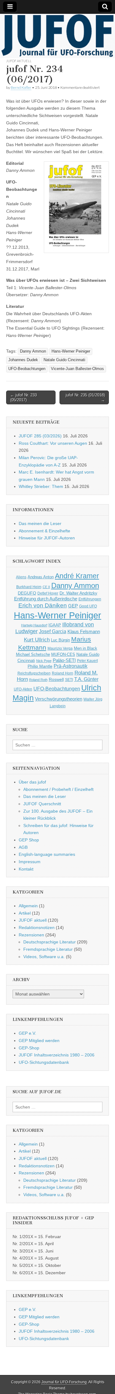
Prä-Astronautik (70, 666)
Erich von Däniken (42, 605)
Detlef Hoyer (47, 593)
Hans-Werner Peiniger (71, 351)
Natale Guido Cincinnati (64, 360)
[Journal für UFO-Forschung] (57, 36)
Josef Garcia (52, 631)
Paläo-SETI (64, 660)
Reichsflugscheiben (34, 673)
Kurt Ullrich (37, 640)
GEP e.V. (27, 1033)
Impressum (29, 861)
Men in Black (85, 648)
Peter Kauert (87, 661)
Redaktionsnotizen (37, 927)
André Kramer (77, 576)
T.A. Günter (86, 679)
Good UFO (88, 606)
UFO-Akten (23, 689)
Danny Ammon (33, 351)
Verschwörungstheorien (58, 699)
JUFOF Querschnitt (42, 803)
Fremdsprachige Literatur (48, 949)
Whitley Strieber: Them (41, 486)
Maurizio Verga (60, 648)
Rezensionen (31, 934)
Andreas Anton (41, 577)
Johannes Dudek (23, 360)
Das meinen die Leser (40, 523)
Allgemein (28, 905)
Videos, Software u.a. (44, 956)
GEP (73, 605)
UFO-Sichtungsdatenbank (44, 1062)
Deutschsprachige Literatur (49, 941)
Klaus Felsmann (83, 631)
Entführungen (90, 599)
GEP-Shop (29, 1047)
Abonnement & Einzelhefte (44, 530)
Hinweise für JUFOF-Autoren (47, 537)
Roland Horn (62, 673)
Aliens (21, 577)
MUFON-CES (63, 654)
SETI (69, 680)
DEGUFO (27, 593)
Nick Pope (44, 661)
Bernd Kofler (21, 87)
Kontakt (26, 869)
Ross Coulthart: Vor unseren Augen (53, 443)
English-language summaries (47, 854)
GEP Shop (29, 839)
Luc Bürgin (60, 640)
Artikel (25, 913)
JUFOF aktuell (19, 61)
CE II (46, 587)
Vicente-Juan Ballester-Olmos (77, 369)
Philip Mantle (40, 666)
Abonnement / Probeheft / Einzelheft (58, 789)
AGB (23, 847)
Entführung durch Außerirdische (45, 598)
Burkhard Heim (28, 587)
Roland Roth (38, 680)
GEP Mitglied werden (39, 1040)
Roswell (56, 679)
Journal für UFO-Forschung (64, 1382)
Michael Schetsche (33, 654)
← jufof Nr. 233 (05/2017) (23, 397)
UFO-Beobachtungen (26, 369)
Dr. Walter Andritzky (78, 593)
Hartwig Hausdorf (34, 625)
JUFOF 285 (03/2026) (40, 435)
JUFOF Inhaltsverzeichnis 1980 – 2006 (56, 1054)
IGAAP (54, 625)
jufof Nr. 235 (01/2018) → (85, 397)
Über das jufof (32, 782)
